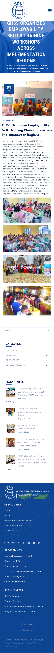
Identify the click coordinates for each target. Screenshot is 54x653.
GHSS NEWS (9, 120)
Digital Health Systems (15, 561)
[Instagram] (39, 543)
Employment (11, 351)
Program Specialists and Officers (19, 611)
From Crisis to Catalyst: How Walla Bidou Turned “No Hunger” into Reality (31, 442)
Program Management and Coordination (23, 606)
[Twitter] (23, 543)
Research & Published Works (18, 520)
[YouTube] (34, 543)
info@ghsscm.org (27, 630)
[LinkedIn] (29, 543)
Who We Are (21, 640)
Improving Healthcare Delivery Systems (23, 571)
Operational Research (15, 365)
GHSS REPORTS (13, 360)
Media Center (10, 531)
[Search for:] (27, 330)
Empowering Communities (17, 566)
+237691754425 (27, 624)
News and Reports (13, 525)
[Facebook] (18, 543)
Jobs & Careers (35, 643)
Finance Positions (12, 601)
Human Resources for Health (18, 556)
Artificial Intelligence (14, 576)
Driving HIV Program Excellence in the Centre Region (29, 411)
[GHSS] (19, 10)
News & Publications (14, 643)
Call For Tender (11, 596)
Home (7, 510)
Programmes (36, 640)
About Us (8, 515)
